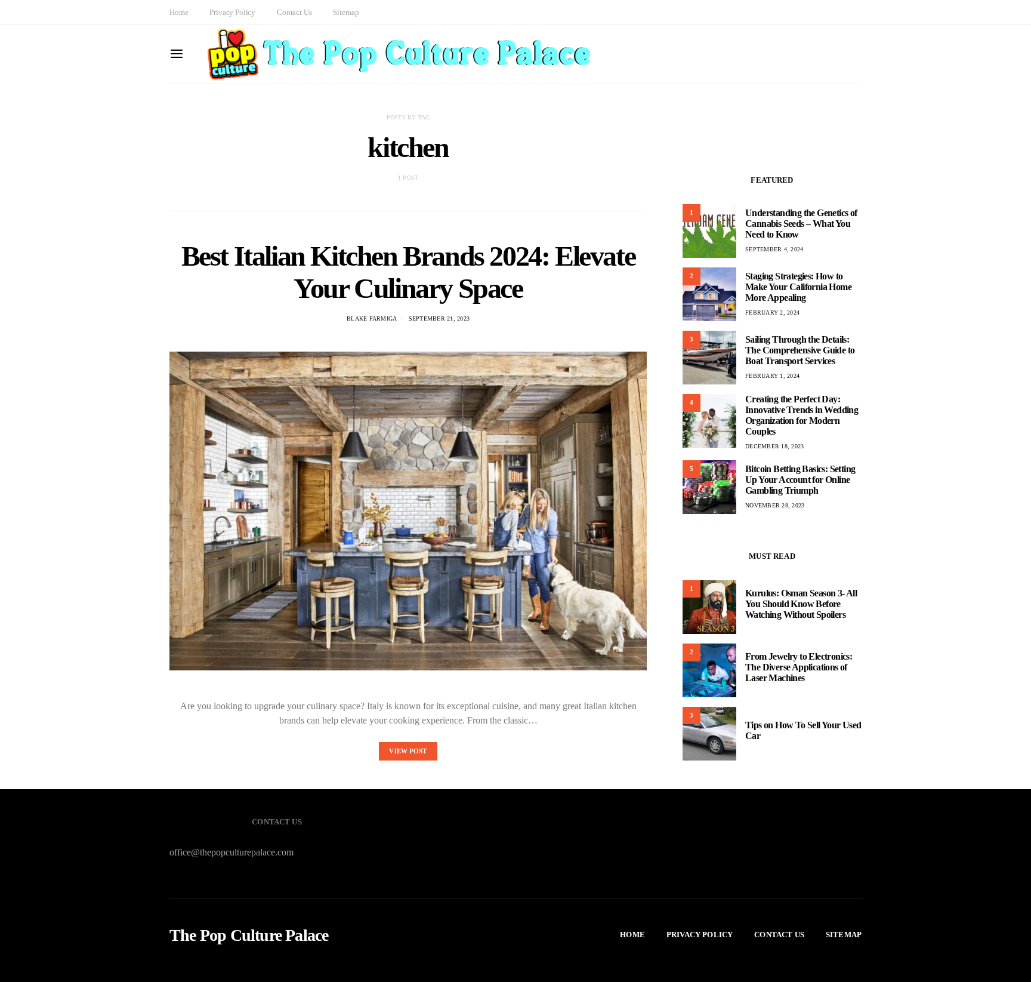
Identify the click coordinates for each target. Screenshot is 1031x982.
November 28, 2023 (774, 505)
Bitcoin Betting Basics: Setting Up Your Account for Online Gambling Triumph (800, 479)
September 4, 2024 (774, 249)
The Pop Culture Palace (248, 935)
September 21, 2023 (439, 318)
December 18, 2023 (774, 446)
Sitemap (346, 12)
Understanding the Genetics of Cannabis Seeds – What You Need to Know (801, 223)
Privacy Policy (232, 12)
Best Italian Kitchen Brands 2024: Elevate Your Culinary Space (408, 272)
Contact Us (294, 12)
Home (178, 12)
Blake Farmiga (372, 318)
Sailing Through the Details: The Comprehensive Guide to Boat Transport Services (799, 350)
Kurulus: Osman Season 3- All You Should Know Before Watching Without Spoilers (801, 604)
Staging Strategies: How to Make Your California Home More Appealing (798, 287)
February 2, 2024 (772, 312)
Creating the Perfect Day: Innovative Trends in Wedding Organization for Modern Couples (801, 415)
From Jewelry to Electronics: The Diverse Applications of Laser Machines (798, 668)
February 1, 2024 (772, 376)
